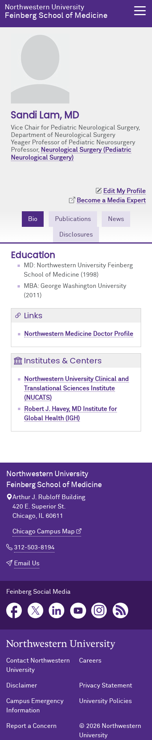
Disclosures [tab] (76, 234)
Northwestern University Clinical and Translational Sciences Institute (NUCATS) (76, 388)
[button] (140, 10)
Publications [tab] (73, 219)
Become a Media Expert (111, 200)
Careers (90, 661)
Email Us (26, 563)
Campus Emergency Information (35, 706)
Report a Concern (31, 726)
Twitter (36, 611)
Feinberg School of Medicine (56, 11)
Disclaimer (21, 685)
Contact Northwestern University (38, 665)
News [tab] (116, 219)
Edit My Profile (124, 191)
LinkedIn (57, 611)
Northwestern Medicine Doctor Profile (78, 334)
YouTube (78, 611)
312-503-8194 (34, 547)
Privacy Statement (105, 685)
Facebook (14, 611)
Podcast (121, 611)
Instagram (99, 611)
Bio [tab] (32, 219)
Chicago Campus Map (43, 531)
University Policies (105, 701)
